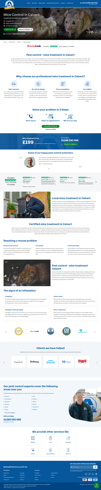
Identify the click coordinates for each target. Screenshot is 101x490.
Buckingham (8, 399)
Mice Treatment (27, 42)
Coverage (22, 473)
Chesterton (36, 407)
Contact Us (6, 479)
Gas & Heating (54, 473)
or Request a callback (50, 129)
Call (89, 3)
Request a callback (24, 29)
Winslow (7, 396)
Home (5, 42)
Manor (34, 401)
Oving (6, 409)
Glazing (36, 479)
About (5, 475)
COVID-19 (22, 475)
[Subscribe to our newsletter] (95, 467)
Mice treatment (28, 138)
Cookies (22, 479)
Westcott (7, 401)
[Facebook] (86, 474)
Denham (7, 404)
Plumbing (37, 473)
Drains (52, 477)
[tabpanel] (50, 162)
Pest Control (12, 42)
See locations (10, 412)
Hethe (6, 407)
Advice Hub (6, 473)
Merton (35, 404)
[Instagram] (89, 474)
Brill (34, 396)
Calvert (19, 42)
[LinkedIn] (96, 474)
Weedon (35, 409)
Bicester (35, 399)
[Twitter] (93, 474)
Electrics (53, 475)
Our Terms (22, 477)
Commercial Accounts (9, 477)
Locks (36, 477)
